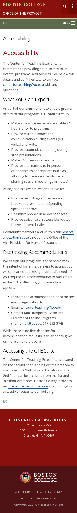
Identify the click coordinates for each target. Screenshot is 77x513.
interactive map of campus (28, 386)
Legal (39, 491)
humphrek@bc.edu (26, 323)
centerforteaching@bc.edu (23, 84)
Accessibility (23, 491)
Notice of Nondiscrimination (38, 498)
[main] (38, 231)
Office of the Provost (22, 13)
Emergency (55, 491)
